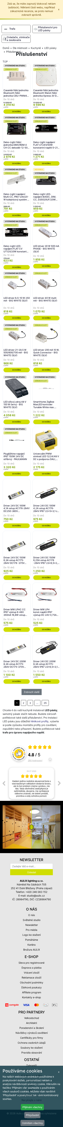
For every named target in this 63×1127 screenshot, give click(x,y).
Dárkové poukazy (31, 987)
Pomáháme (31, 939)
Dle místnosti (20, 47)
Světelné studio (31, 919)
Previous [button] (3, 783)
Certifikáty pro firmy (31, 1037)
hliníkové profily (39, 721)
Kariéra (31, 944)
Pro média (31, 929)
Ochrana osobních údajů (32, 1042)
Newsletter (31, 924)
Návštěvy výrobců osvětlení (32, 1032)
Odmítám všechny (32, 1123)
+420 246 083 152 (36, 891)
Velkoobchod (31, 1017)
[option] (31, 783)
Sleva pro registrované (31, 962)
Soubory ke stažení (31, 1047)
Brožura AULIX (31, 949)
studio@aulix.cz (36, 895)
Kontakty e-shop (31, 997)
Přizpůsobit (32, 1115)
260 (35, 760)
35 (45, 702)
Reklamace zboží (31, 977)
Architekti (31, 1022)
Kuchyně (36, 47)
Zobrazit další (31, 691)
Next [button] (59, 783)
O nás (31, 915)
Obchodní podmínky (31, 982)
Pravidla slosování (31, 1052)
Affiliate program (31, 992)
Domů (6, 47)
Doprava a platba (31, 967)
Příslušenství (13, 51)
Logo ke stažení (31, 934)
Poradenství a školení (31, 1027)
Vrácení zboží (31, 972)
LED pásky (50, 47)
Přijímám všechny (32, 1107)
